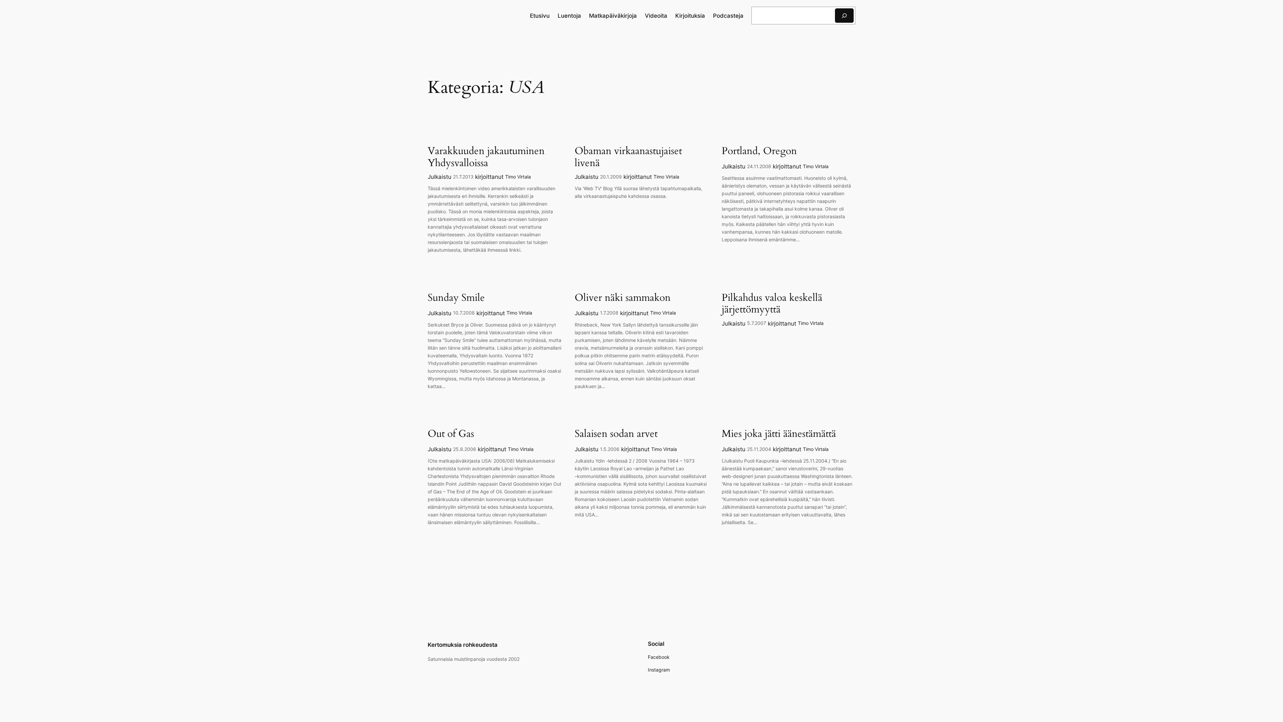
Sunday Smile (456, 298)
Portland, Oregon (759, 151)
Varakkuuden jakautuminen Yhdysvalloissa (486, 157)
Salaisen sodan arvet (616, 434)
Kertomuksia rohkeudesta (462, 644)
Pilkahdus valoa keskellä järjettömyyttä (772, 304)
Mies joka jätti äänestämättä (779, 434)
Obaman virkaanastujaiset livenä (628, 157)
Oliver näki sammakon (623, 298)
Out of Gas (451, 434)
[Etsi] (844, 15)
